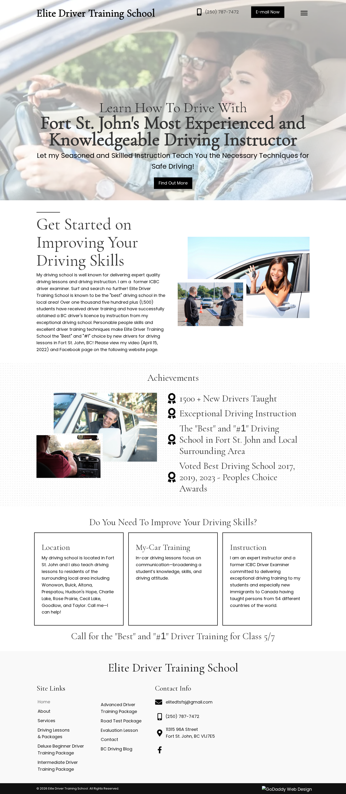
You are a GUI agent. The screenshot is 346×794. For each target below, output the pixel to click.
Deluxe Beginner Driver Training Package (61, 749)
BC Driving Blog (116, 749)
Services (46, 721)
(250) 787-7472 (222, 12)
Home (44, 702)
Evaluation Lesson (119, 730)
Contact (109, 739)
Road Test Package (121, 721)
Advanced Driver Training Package (119, 708)
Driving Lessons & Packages (54, 733)
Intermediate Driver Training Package (58, 765)
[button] (267, 12)
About (44, 711)
